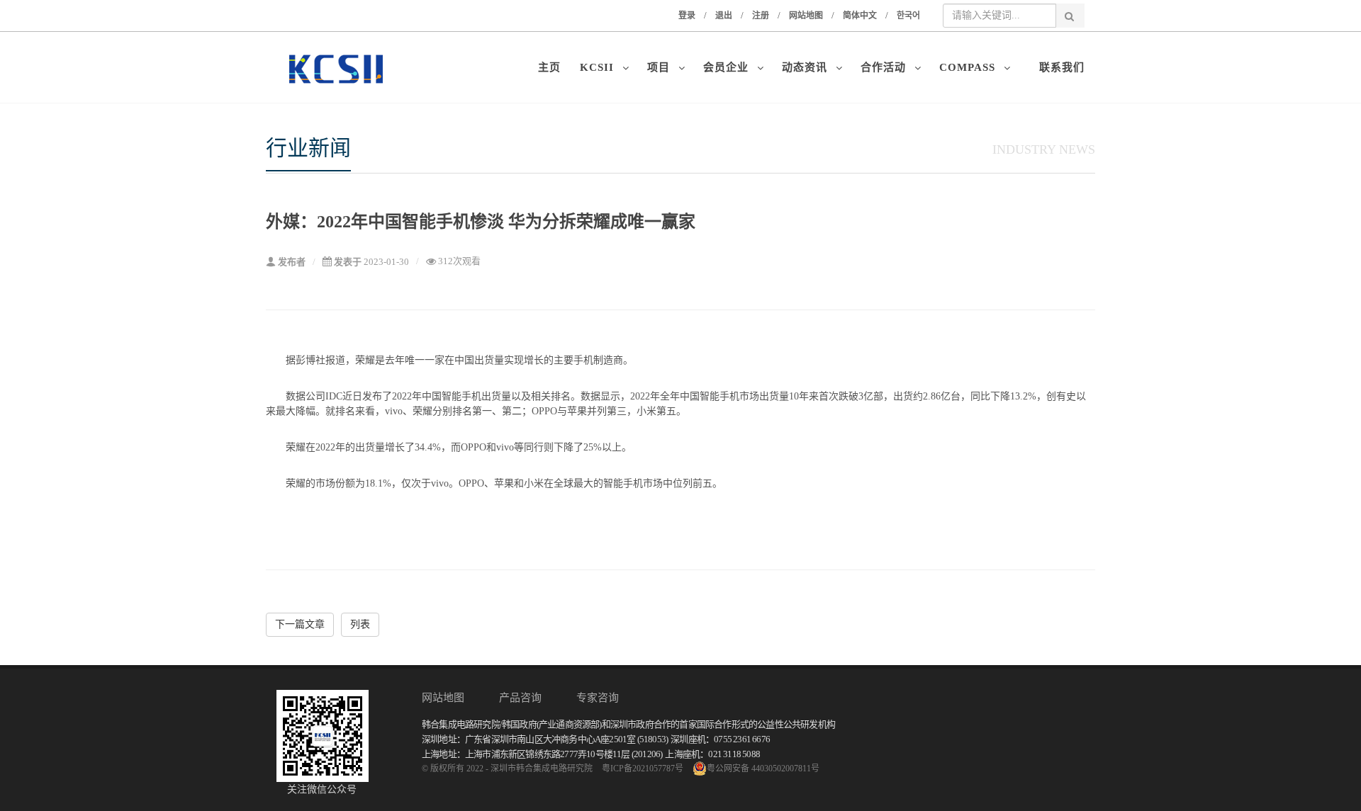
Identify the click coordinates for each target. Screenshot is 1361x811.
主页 (553, 67)
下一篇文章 (300, 624)
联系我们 (1062, 67)
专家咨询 (597, 697)
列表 (360, 624)
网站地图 (806, 16)
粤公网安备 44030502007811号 (763, 768)
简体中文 (860, 16)
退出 (723, 16)
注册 (760, 16)
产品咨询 (520, 697)
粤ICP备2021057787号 (642, 768)
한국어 (908, 16)
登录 (686, 16)
